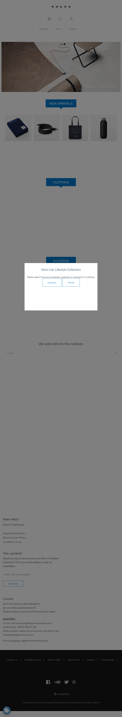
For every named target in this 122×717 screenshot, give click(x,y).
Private (71, 282)
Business (52, 282)
